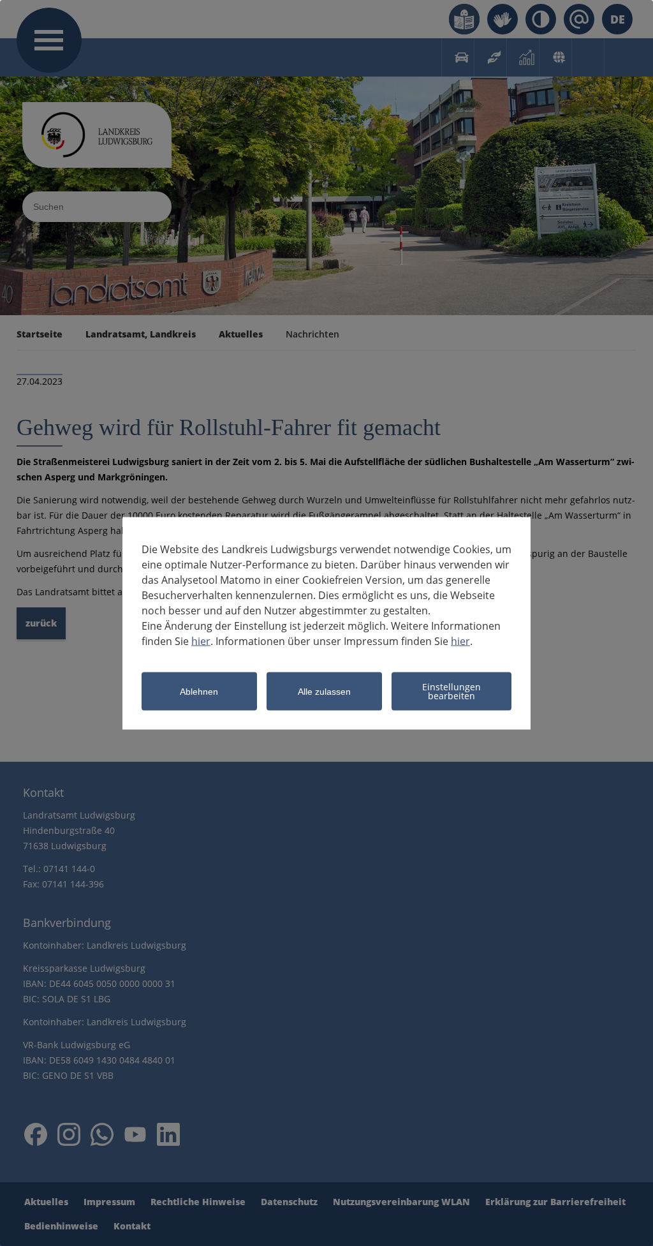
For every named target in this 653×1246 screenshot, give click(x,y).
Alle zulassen (324, 691)
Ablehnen (199, 691)
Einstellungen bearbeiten (451, 690)
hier (200, 641)
